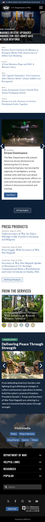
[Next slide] (40, 365)
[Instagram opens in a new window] (22, 501)
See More (10, 195)
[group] (39, 299)
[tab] (4, 325)
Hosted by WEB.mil (22, 519)
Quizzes (25, 440)
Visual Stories (13, 440)
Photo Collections (27, 434)
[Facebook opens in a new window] (15, 501)
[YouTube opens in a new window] (37, 501)
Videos (35, 440)
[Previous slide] (4, 365)
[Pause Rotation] (39, 299)
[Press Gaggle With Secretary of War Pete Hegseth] (22, 248)
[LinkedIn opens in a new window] (30, 501)
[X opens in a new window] (8, 501)
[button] (41, 7)
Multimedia (22, 428)
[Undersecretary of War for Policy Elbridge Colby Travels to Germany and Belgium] (22, 235)
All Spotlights (22, 210)
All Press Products (12, 279)
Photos (14, 434)
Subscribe (12, 509)
